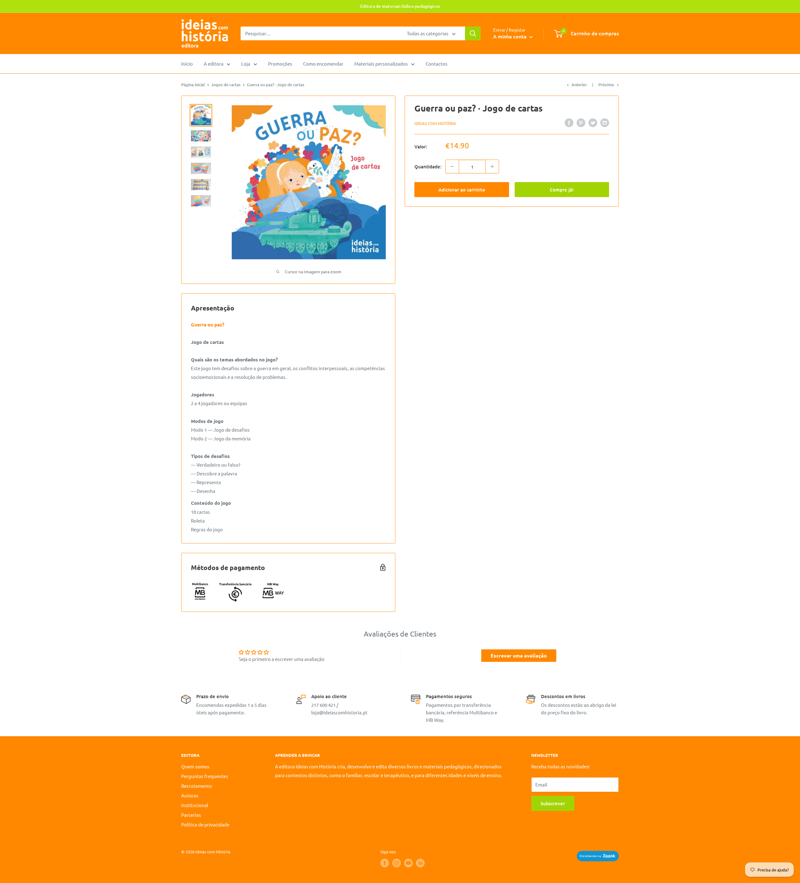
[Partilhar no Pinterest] (581, 122)
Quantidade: (428, 166)
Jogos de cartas (226, 84)
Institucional (194, 805)
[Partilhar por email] (604, 122)
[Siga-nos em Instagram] (396, 863)
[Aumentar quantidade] (492, 166)
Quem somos (195, 766)
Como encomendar (323, 64)
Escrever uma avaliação (519, 655)
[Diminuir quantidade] (452, 166)
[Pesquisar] (473, 33)
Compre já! (562, 189)
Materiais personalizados (381, 64)
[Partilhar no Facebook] (569, 122)
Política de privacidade (205, 824)
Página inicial (193, 84)
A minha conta (510, 36)
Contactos (437, 64)
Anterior (579, 84)
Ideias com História (435, 123)
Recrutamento (196, 786)
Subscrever (553, 803)
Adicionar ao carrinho (461, 189)
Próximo (606, 84)
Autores (189, 795)
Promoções (280, 64)
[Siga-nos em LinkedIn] (420, 863)
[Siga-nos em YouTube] (408, 863)
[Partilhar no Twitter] (592, 122)
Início (187, 64)
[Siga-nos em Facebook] (384, 863)
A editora (213, 64)
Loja (245, 64)
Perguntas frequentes (204, 776)
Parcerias (191, 815)
